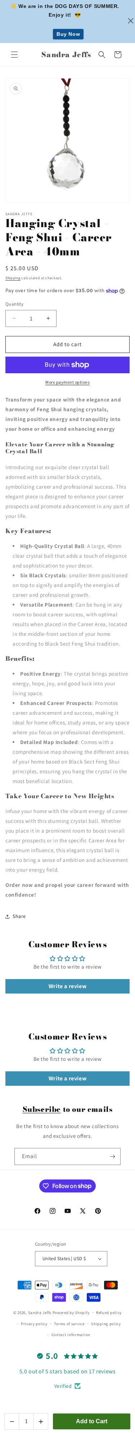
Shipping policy (106, 1323)
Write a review (67, 986)
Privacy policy (34, 1323)
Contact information (70, 1334)
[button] (14, 55)
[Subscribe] (112, 1156)
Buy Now (68, 34)
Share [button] (19, 916)
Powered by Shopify (71, 1312)
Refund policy (109, 1312)
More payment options (67, 382)
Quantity (14, 304)
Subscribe (42, 1109)
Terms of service (69, 1323)
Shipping (13, 278)
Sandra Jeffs (39, 1312)
